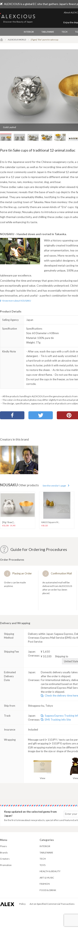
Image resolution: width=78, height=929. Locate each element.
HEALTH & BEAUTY (50, 871)
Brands (4, 852)
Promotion (6, 865)
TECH (64, 31)
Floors (3, 846)
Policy (22, 903)
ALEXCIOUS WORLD (17, 39)
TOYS (42, 865)
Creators (5, 858)
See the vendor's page (54, 485)
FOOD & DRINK (48, 890)
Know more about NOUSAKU (16, 300)
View (42, 778)
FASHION (45, 883)
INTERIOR (29, 31)
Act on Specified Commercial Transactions (52, 903)
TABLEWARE (47, 31)
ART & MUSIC (47, 877)
